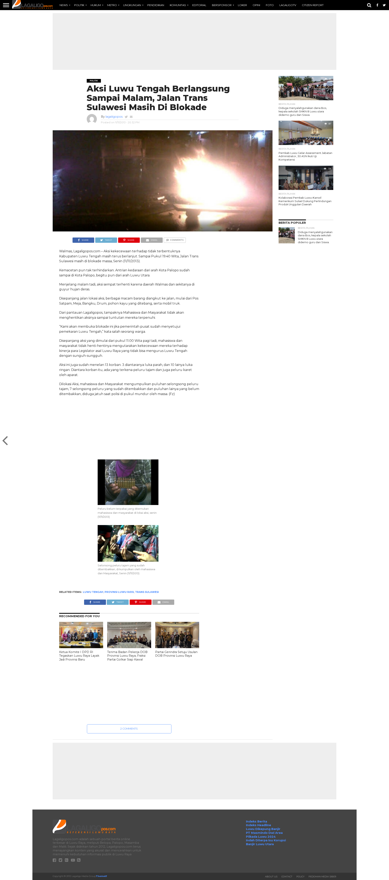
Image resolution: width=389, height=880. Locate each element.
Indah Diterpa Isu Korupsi (266, 840)
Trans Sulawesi (147, 591)
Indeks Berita (256, 821)
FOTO (270, 5)
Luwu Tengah (93, 591)
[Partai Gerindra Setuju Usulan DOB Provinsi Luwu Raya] (177, 647)
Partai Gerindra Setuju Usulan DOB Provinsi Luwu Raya (176, 654)
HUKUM (96, 5)
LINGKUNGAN (132, 5)
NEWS (64, 5)
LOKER (242, 5)
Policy (300, 876)
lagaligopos (114, 116)
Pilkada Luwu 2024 (261, 836)
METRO (112, 5)
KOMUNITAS (178, 5)
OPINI (256, 5)
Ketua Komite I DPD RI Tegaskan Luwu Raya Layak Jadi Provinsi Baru (79, 655)
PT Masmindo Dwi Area (264, 833)
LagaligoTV (287, 5)
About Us (271, 876)
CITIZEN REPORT (313, 5)
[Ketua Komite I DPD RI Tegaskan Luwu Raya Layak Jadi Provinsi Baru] (81, 647)
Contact (286, 876)
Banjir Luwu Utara (260, 844)
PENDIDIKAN (155, 5)
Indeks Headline (258, 825)
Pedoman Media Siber (322, 876)
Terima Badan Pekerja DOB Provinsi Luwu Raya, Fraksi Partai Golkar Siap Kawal (127, 655)
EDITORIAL (199, 5)
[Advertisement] (194, 41)
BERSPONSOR (222, 5)
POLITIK (79, 5)
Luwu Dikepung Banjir (263, 829)
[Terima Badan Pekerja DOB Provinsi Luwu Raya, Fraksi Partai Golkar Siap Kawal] (129, 647)
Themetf (101, 876)
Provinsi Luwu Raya (119, 591)
